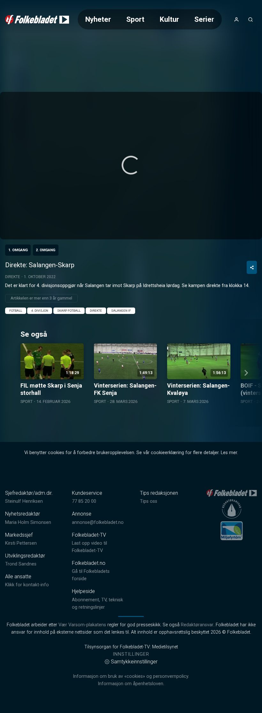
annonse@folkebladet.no (98, 522)
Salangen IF (121, 310)
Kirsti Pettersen (21, 543)
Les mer (229, 452)
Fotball (15, 310)
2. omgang (45, 250)
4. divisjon (39, 310)
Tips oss (148, 501)
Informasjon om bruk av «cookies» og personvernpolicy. (131, 676)
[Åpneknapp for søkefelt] (250, 19)
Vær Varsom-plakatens (82, 625)
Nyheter (98, 19)
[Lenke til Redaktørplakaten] (231, 508)
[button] (131, 165)
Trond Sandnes (20, 564)
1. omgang (18, 250)
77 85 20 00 (84, 501)
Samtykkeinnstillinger (134, 662)
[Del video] (252, 267)
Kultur (169, 19)
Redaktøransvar (197, 625)
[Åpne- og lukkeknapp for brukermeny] (236, 19)
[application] (131, 165)
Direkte (12, 277)
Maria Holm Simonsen (28, 522)
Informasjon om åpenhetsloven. (131, 683)
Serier (204, 19)
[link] (37, 19)
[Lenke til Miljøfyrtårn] (231, 530)
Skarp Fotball (69, 310)
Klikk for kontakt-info (27, 585)
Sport (135, 19)
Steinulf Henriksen (24, 501)
